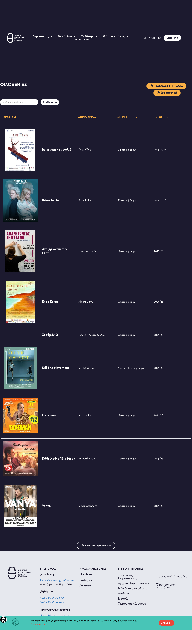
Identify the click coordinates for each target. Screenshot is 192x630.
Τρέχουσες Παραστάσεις (127, 577)
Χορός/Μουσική (127, 368)
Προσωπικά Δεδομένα (172, 576)
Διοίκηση (124, 593)
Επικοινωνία (82, 39)
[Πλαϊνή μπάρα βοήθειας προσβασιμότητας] (3, 619)
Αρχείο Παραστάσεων (133, 583)
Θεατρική (123, 149)
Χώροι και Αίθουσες (132, 603)
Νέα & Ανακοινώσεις (132, 588)
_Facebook (86, 574)
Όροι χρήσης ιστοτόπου (165, 586)
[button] (159, 38)
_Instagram (86, 580)
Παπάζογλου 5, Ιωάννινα (57, 580)
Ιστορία (123, 598)
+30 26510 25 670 (52, 598)
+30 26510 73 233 (52, 601)
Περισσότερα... (39, 624)
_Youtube (85, 585)
